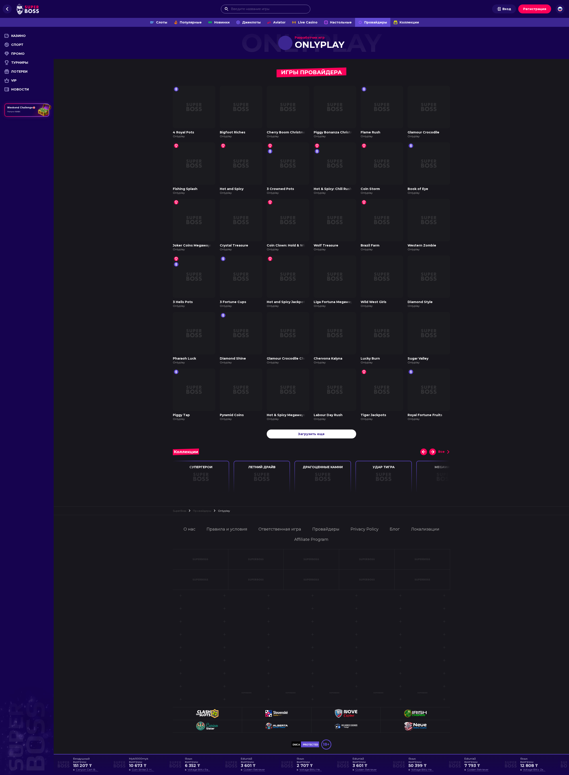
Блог (395, 529)
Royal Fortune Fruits (425, 415)
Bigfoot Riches (232, 132)
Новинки (222, 22)
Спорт (17, 44)
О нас (189, 529)
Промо (18, 53)
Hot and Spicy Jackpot (286, 302)
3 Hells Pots (183, 302)
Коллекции (409, 22)
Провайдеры (375, 22)
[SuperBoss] (27, 9)
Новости (20, 89)
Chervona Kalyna (328, 358)
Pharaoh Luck (184, 358)
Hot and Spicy (231, 189)
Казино (18, 36)
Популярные (191, 22)
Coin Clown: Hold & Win (287, 245)
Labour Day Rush (328, 415)
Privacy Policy (365, 529)
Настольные (341, 22)
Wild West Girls (373, 302)
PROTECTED (310, 744)
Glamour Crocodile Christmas (292, 358)
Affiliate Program (311, 539)
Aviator (279, 22)
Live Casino (307, 22)
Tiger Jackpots (373, 415)
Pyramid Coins (232, 415)
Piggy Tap (181, 415)
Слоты (161, 22)
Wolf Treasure (326, 245)
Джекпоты (251, 22)
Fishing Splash (185, 189)
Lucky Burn (370, 358)
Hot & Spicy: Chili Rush (333, 189)
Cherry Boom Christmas (287, 132)
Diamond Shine (233, 358)
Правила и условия (227, 529)
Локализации (425, 529)
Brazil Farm (370, 245)
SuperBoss (179, 510)
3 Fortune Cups (233, 302)
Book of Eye (418, 189)
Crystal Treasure (234, 245)
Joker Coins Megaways (192, 245)
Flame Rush (370, 132)
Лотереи (19, 71)
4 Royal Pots (183, 132)
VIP (14, 80)
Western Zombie (422, 245)
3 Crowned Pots (280, 189)
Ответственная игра (279, 529)
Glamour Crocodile (423, 132)
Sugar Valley (418, 358)
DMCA (296, 744)
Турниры (19, 62)
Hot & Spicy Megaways (286, 415)
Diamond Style (420, 302)
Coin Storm (370, 189)
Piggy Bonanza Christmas (335, 132)
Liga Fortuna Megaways (334, 302)
